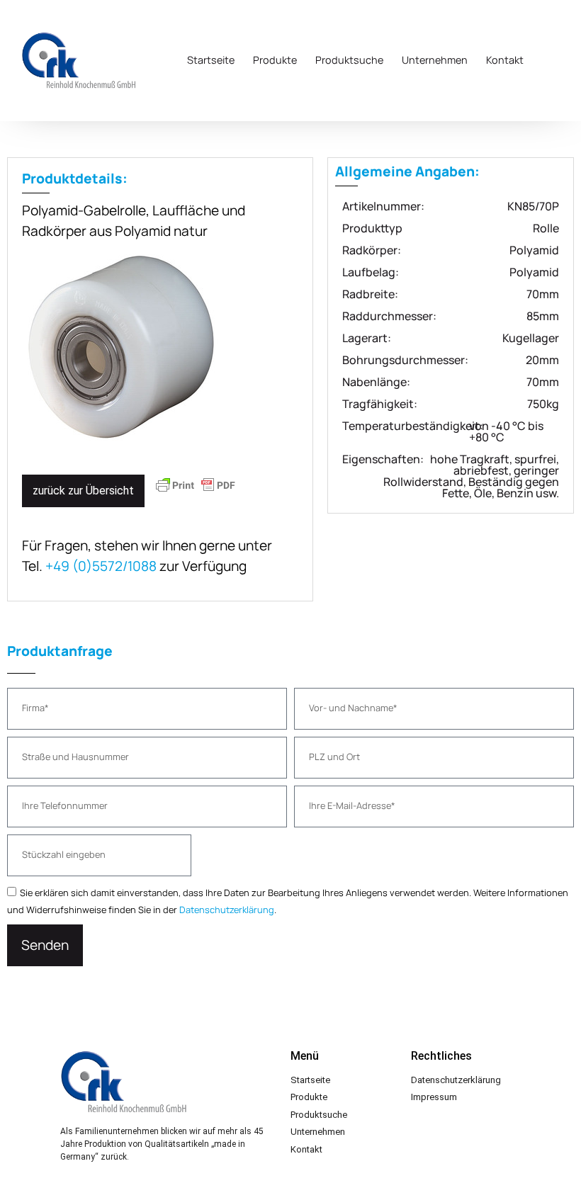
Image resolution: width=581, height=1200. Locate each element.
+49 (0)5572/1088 (101, 566)
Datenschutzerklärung (226, 909)
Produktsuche (349, 60)
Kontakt (505, 60)
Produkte (275, 60)
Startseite (211, 60)
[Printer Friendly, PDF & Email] (195, 492)
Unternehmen (435, 60)
